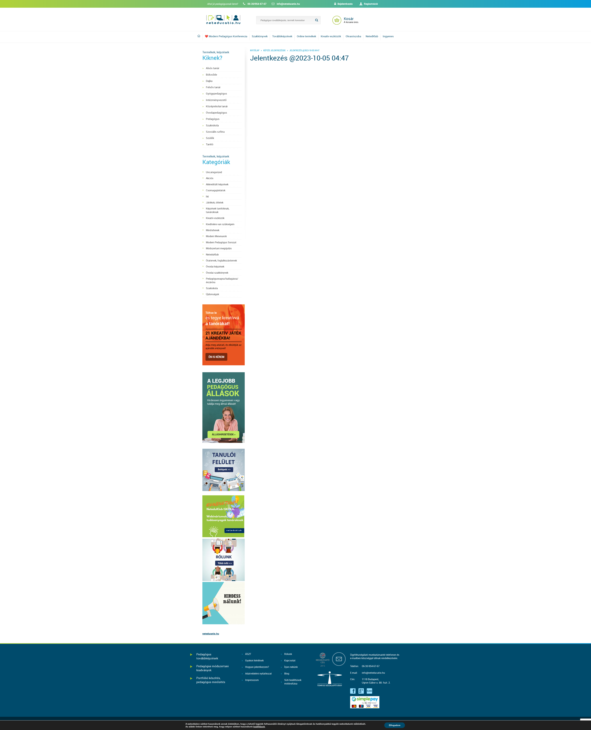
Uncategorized (214, 172)
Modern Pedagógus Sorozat (221, 242)
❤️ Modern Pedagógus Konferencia (226, 36)
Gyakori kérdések (254, 660)
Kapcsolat (290, 660)
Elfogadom (394, 725)
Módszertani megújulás (219, 248)
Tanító (209, 144)
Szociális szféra (215, 131)
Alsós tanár (212, 68)
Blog (286, 673)
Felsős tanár (213, 87)
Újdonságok (212, 294)
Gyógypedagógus (216, 93)
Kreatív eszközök (331, 36)
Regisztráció (371, 4)
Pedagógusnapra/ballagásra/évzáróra (222, 280)
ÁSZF (248, 654)
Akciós (209, 178)
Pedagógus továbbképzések (207, 656)
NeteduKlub (212, 254)
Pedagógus (212, 119)
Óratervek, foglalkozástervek (221, 260)
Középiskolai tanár (217, 106)
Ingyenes (388, 36)
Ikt (207, 196)
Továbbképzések (282, 36)
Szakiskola (212, 125)
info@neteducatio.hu (288, 4)
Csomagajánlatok (215, 190)
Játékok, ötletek (214, 202)
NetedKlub (372, 36)
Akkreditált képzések (217, 184)
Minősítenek (212, 230)
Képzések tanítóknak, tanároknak (217, 210)
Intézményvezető (216, 100)
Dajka (209, 81)
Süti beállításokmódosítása (292, 681)
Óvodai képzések (215, 266)
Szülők (210, 138)
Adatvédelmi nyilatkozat (258, 673)
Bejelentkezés (345, 4)
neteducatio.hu (210, 633)
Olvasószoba (353, 36)
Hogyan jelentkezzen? (257, 667)
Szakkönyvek (260, 36)
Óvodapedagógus (216, 112)
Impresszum (252, 680)
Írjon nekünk (291, 667)
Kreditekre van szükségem (220, 224)
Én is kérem (216, 357)
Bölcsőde (211, 74)
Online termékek (306, 36)
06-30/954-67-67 (256, 4)
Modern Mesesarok (216, 236)
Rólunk (288, 654)
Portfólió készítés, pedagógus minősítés (210, 680)
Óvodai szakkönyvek (217, 272)
